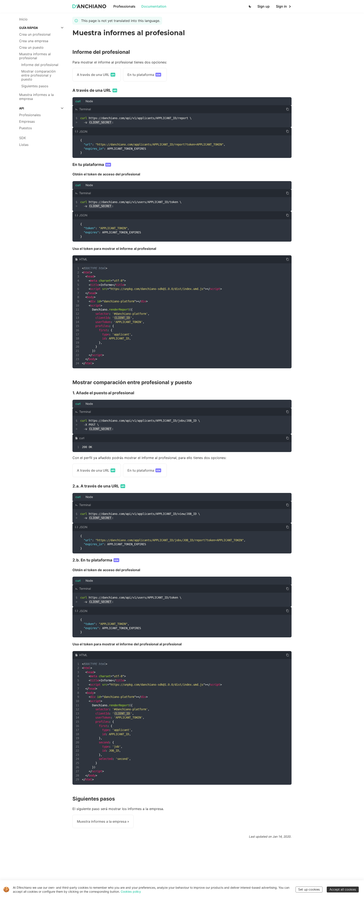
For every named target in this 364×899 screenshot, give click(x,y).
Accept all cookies (342, 889)
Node (89, 101)
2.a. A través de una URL (98, 486)
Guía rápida (28, 28)
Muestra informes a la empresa (36, 97)
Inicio (23, 19)
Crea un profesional (35, 34)
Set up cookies (309, 889)
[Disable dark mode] (249, 6)
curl (77, 101)
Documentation (153, 6)
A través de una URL (96, 75)
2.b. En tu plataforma (95, 560)
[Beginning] (89, 6)
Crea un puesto (31, 48)
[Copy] (287, 109)
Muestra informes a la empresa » (103, 821)
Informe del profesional (39, 65)
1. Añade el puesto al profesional (103, 392)
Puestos (25, 128)
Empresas (27, 122)
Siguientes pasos (34, 86)
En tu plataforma (144, 75)
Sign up (263, 6)
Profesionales (30, 115)
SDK (22, 138)
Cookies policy (131, 891)
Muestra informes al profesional (35, 56)
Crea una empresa (33, 41)
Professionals (124, 6)
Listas (23, 145)
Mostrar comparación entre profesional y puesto (38, 75)
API (21, 108)
